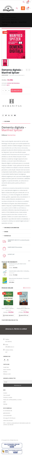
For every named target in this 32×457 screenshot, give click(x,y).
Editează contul (7, 374)
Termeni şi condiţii (7, 397)
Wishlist (5, 371)
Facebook (3, 115)
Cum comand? (6, 395)
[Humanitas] (12, 103)
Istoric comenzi (7, 369)
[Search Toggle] (23, 2)
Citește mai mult (9, 315)
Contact (5, 393)
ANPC (4, 402)
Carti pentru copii (8, 307)
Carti (8, 85)
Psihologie (23, 307)
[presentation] (28, 260)
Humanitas (11, 135)
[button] (24, 288)
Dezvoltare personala (13, 83)
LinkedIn (9, 115)
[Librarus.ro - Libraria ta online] (8, 8)
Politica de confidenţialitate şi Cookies (12, 399)
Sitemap (5, 404)
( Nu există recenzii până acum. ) (16, 75)
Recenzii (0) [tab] (7, 235)
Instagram (7, 360)
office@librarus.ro (9, 346)
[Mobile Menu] (23, 8)
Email (15, 115)
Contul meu (6, 367)
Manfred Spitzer (12, 130)
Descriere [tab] (7, 121)
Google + (12, 115)
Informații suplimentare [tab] (11, 227)
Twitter (6, 115)
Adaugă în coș (17, 90)
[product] (5, 266)
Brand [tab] (6, 231)
